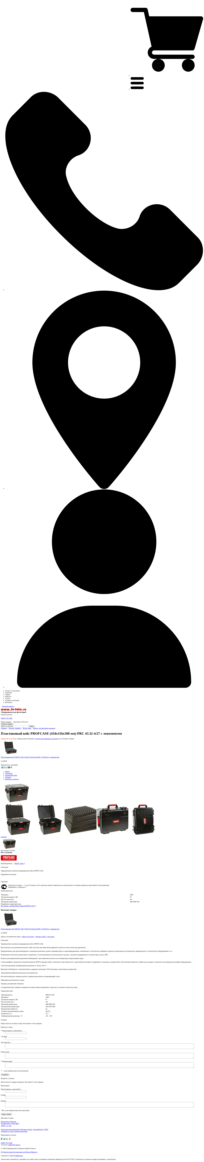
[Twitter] (5, 767)
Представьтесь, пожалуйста (11, 1031)
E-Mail (4, 1036)
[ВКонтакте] (2, 767)
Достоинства (5, 1042)
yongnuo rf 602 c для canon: (44, 937)
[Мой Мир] (9, 767)
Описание (8, 773)
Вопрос (3, 1101)
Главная (4, 728)
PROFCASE (19, 863)
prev (2, 837)
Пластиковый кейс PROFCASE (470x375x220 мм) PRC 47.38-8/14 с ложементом (30, 757)
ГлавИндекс (18, 1156)
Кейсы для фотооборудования (44, 728)
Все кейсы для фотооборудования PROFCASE (18, 906)
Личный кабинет (8, 706)
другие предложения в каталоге (46, 739)
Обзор (7, 771)
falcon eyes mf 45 (28, 937)
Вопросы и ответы (12, 779)
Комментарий (6, 1061)
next (5, 837)
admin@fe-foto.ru (14, 1145)
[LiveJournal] (11, 767)
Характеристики (11, 775)
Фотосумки (27, 728)
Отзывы (8, 777)
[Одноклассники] (7, 767)
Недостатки (5, 1052)
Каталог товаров (15, 728)
